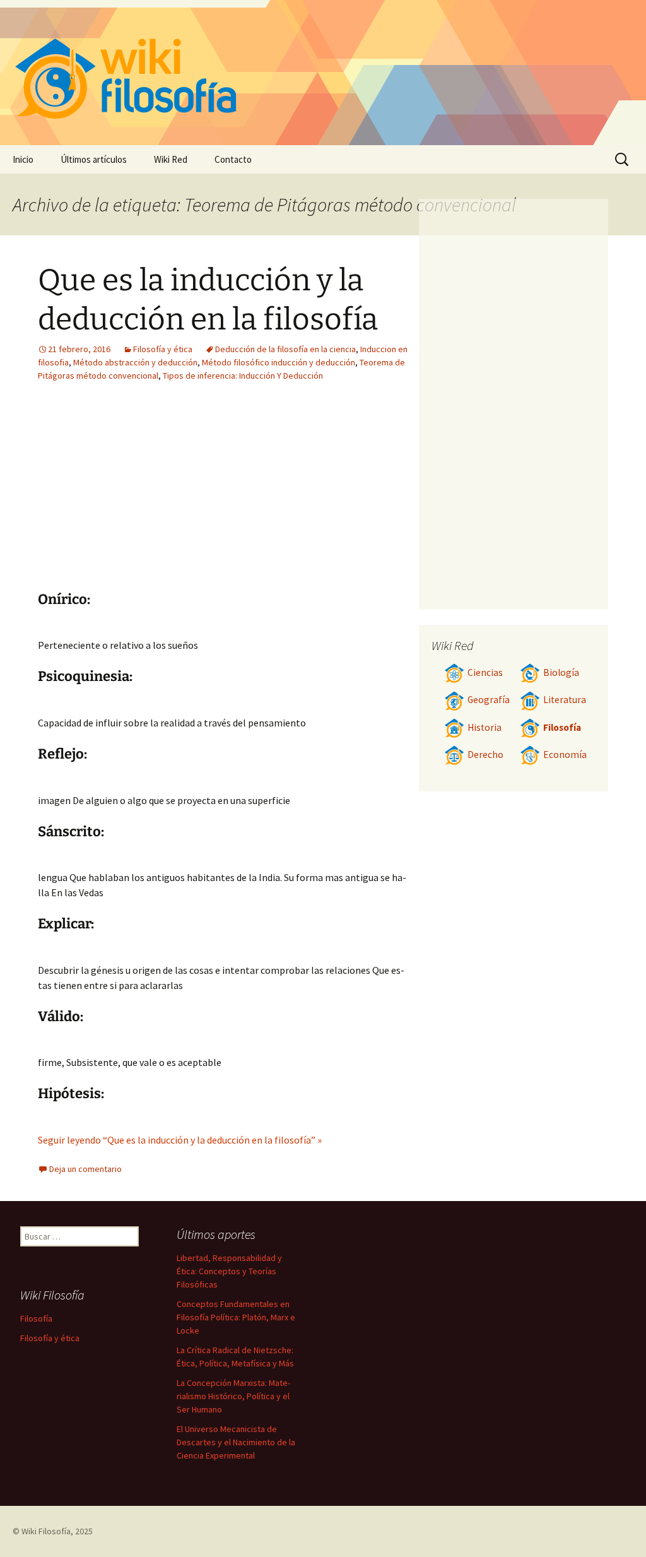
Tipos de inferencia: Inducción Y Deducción (243, 375)
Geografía (488, 700)
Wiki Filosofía (46, 1531)
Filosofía (562, 727)
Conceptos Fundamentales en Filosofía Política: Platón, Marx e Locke (236, 1317)
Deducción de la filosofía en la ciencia (285, 349)
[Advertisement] (296, 496)
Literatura (564, 700)
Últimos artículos (94, 159)
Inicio (23, 159)
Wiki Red (170, 159)
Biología (561, 672)
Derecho (485, 755)
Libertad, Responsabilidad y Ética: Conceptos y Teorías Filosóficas (229, 1271)
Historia (484, 727)
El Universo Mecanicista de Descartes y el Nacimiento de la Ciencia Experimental (236, 1442)
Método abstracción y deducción (135, 362)
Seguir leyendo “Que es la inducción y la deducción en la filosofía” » (180, 1140)
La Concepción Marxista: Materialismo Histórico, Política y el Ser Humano (233, 1396)
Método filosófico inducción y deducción (278, 362)
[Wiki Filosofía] (323, 72)
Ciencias (485, 672)
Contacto (233, 159)
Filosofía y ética (162, 349)
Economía (565, 755)
